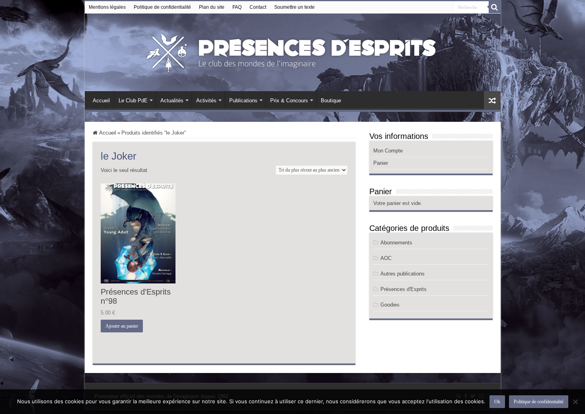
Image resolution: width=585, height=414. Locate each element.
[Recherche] (495, 7)
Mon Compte (388, 151)
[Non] (575, 402)
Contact (258, 7)
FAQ (237, 7)
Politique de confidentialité (162, 7)
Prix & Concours (289, 101)
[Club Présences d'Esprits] (292, 51)
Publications (243, 101)
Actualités (171, 101)
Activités (206, 101)
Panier (380, 163)
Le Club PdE (133, 101)
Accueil (101, 101)
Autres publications (402, 274)
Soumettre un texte (294, 7)
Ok (497, 401)
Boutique (331, 101)
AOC (386, 258)
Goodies (390, 305)
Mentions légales (107, 7)
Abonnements (396, 243)
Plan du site (211, 7)
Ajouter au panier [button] (121, 326)
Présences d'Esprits (403, 289)
